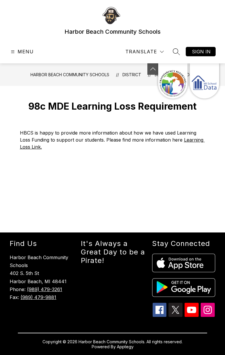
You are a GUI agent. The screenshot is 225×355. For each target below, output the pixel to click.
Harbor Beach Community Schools (69, 74)
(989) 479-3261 (44, 289)
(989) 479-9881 (38, 297)
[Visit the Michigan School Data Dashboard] (204, 80)
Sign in (201, 52)
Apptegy (125, 346)
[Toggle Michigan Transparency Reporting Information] (152, 69)
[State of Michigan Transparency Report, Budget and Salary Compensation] (173, 80)
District (131, 74)
